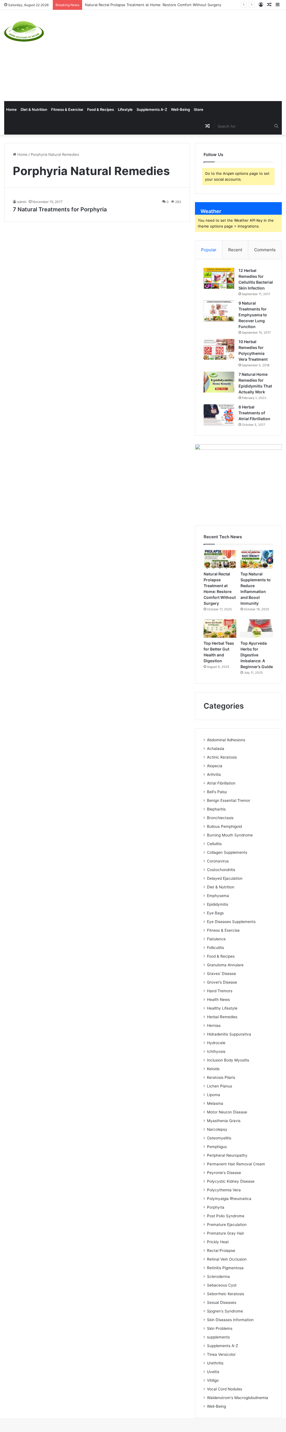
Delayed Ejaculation (224, 878)
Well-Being (180, 109)
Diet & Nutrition (34, 109)
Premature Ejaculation (227, 1224)
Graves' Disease (221, 973)
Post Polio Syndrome (225, 1216)
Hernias (214, 1025)
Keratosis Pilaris (221, 1077)
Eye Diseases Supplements (231, 921)
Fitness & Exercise (67, 109)
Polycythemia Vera (224, 1190)
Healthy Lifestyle (222, 1008)
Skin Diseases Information (230, 1320)
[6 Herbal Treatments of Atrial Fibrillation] (219, 414)
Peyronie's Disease (224, 1172)
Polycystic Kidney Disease (230, 1181)
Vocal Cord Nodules (224, 1389)
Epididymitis (217, 904)
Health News (218, 999)
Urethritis (215, 1363)
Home (11, 109)
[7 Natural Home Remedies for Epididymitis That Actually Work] (219, 382)
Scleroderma (218, 1276)
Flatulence (216, 939)
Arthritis (214, 774)
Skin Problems (219, 1328)
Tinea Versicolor (221, 1354)
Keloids (213, 1069)
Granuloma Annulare (225, 965)
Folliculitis (215, 947)
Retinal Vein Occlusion (227, 1259)
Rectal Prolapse (221, 1250)
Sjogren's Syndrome (225, 1311)
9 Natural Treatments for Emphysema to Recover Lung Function (253, 315)
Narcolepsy (217, 1129)
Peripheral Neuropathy (227, 1155)
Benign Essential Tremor (228, 800)
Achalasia (215, 748)
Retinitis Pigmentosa (225, 1268)
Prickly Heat (218, 1242)
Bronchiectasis (220, 818)
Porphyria (215, 1207)
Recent (235, 249)
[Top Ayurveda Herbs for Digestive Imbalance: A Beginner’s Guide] (256, 628)
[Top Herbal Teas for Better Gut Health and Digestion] (220, 628)
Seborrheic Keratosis (225, 1294)
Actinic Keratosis (222, 757)
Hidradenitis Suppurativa (229, 1034)
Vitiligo (213, 1380)
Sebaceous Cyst (222, 1285)
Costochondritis (221, 869)
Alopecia (214, 766)
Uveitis (213, 1371)
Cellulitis (214, 843)
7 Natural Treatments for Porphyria (60, 209)
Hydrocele (216, 1043)
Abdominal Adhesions (226, 740)
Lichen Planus (219, 1086)
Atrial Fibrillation (221, 783)
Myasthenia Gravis (223, 1120)
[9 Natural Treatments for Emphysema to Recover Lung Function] (219, 310)
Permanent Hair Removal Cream (236, 1164)
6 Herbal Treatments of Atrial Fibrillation (254, 413)
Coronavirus (218, 861)
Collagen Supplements (227, 852)
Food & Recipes (100, 109)
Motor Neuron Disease (227, 1112)
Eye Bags (215, 913)
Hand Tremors (219, 991)
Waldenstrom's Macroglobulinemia (237, 1397)
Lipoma (213, 1094)
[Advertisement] (192, 55)
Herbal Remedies (222, 1017)
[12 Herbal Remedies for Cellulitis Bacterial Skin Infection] (219, 278)
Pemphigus (217, 1146)
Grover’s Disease (222, 982)
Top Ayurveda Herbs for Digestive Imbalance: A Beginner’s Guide (256, 655)
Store (198, 109)
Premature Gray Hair (225, 1233)
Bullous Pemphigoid (224, 826)
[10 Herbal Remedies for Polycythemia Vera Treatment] (219, 349)
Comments (265, 249)
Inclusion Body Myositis (228, 1060)
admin (22, 202)
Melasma (215, 1103)
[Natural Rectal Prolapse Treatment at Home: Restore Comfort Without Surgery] (220, 559)
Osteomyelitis (219, 1138)
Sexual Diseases (221, 1302)
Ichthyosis (216, 1051)
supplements (218, 1337)
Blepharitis (216, 809)
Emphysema (218, 895)
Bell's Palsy (217, 792)
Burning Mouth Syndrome (230, 835)
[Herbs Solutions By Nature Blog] (24, 31)
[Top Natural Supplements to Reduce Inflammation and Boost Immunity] (256, 559)
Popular (208, 249)
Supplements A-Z (152, 109)
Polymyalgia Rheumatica (229, 1198)
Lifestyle (125, 109)
